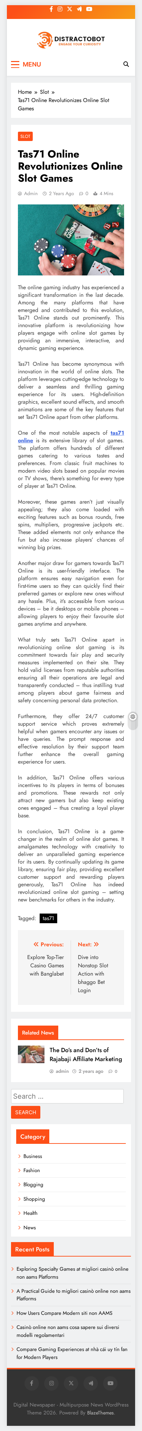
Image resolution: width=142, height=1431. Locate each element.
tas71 (48, 918)
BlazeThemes (100, 1412)
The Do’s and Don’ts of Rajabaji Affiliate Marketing (86, 1055)
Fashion (31, 1170)
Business (32, 1156)
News (29, 1227)
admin (31, 193)
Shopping (34, 1199)
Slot (25, 136)
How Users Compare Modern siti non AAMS (64, 1313)
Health (30, 1213)
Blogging (33, 1184)
